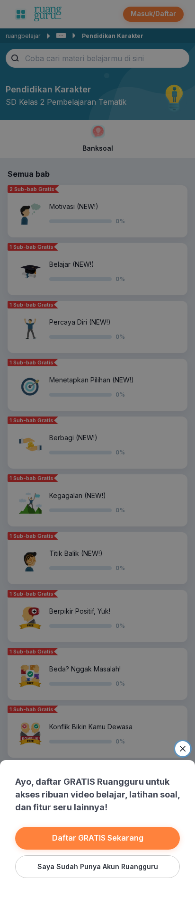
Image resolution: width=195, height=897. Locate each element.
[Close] (182, 748)
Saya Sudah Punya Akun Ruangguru (97, 866)
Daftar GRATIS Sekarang (97, 838)
